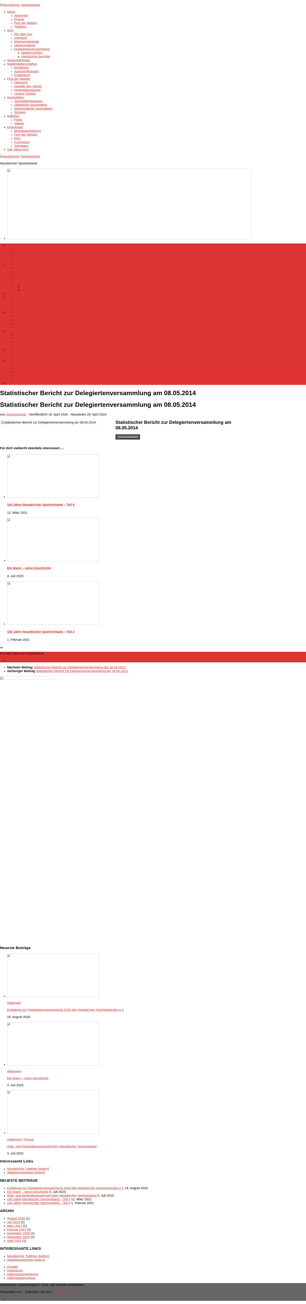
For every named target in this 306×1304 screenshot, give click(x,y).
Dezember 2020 (18, 1233)
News (11, 12)
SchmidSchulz (16, 414)
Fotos (18, 120)
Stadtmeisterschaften (22, 64)
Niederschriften (32, 53)
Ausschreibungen (26, 71)
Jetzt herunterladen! (128, 436)
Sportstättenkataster (28, 101)
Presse (19, 19)
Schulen (20, 112)
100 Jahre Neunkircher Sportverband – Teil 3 (40, 631)
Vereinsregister (24, 45)
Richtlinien (21, 67)
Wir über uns (23, 34)
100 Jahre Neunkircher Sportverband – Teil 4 (40, 504)
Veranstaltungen (18, 60)
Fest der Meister (25, 23)
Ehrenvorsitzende (26, 41)
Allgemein (21, 15)
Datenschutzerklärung (22, 1274)
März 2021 (14, 1226)
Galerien (13, 116)
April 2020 (14, 1241)
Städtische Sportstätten (30, 105)
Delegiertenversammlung (32, 49)
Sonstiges (21, 146)
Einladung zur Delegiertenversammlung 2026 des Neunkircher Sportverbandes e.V (65, 1010)
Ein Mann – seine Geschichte (29, 568)
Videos (19, 123)
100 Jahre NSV (18, 149)
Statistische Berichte (35, 56)
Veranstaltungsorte (27, 90)
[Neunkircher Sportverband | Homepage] (20, 5)
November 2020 (18, 1237)
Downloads (15, 127)
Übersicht (21, 82)
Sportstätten (15, 97)
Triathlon (20, 27)
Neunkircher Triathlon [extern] (28, 1169)
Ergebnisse (22, 75)
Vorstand (20, 38)
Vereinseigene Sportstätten (33, 108)
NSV (10, 30)
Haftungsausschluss (21, 1278)
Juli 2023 (13, 1222)
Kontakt (12, 1267)
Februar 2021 (16, 1229)
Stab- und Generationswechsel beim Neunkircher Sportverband (52, 1146)
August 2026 (16, 1218)
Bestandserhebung (27, 131)
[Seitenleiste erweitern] (1, 647)
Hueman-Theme (64, 1292)
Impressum (15, 1270)
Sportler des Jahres (28, 86)
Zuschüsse (22, 142)
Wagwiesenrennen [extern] (26, 1172)
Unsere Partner (25, 94)
